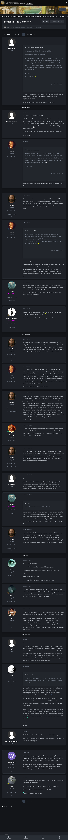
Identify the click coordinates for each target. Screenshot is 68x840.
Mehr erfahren (4, 3)
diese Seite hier (51, 517)
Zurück (8, 34)
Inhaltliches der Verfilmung (33, 27)
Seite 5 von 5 (30, 34)
